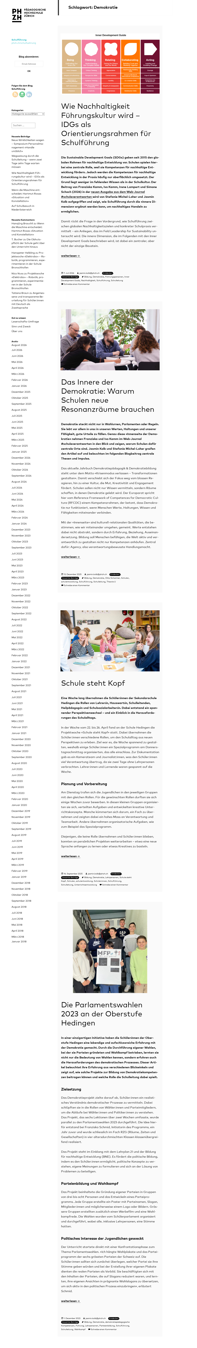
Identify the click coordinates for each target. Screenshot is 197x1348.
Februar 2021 (19, 727)
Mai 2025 (17, 428)
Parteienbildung (107, 1326)
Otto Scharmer (112, 578)
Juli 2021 (17, 697)
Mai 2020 (17, 781)
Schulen (125, 578)
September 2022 (21, 613)
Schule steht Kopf (93, 683)
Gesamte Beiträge (70, 277)
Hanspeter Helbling (23, 253)
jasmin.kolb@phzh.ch (89, 273)
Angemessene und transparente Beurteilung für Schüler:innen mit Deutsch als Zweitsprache (28, 300)
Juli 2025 (17, 416)
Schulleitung (117, 281)
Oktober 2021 (20, 679)
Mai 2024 (17, 500)
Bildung (88, 277)
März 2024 (18, 511)
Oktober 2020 (20, 751)
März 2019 (18, 865)
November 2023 (21, 535)
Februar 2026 (20, 380)
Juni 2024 (17, 494)
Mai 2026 (17, 362)
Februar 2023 (20, 583)
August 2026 (19, 345)
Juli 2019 (17, 841)
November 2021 (21, 673)
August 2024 (19, 482)
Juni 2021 (17, 703)
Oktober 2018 (20, 895)
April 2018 (17, 931)
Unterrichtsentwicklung (85, 885)
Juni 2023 (17, 559)
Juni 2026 (17, 356)
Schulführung (19, 40)
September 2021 (21, 685)
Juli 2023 (17, 553)
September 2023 (21, 547)
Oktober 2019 (20, 823)
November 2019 (21, 817)
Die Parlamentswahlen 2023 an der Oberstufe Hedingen (102, 1014)
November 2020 (21, 745)
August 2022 (19, 619)
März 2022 (18, 649)
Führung (80, 1326)
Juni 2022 (17, 631)
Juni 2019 (17, 847)
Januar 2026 (19, 386)
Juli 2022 (17, 625)
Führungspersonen (114, 277)
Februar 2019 (19, 871)
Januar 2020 (19, 805)
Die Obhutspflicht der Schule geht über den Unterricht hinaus (28, 243)
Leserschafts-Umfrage (25, 321)
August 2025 (19, 410)
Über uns (17, 331)
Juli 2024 (17, 488)
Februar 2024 (20, 517)
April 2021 (17, 715)
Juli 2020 (17, 769)
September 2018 (21, 901)
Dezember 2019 (21, 811)
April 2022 (18, 643)
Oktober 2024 (20, 470)
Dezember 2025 (21, 392)
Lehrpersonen (111, 878)
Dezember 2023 (21, 529)
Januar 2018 (19, 941)
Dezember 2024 (21, 458)
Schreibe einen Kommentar (77, 284)
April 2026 (18, 368)
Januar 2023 (19, 589)
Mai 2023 (17, 565)
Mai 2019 (17, 853)
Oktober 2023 (20, 541)
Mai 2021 (17, 709)
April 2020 (18, 787)
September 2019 (21, 829)
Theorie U (111, 582)
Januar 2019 (19, 877)
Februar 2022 (20, 655)
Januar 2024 (19, 523)
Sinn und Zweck (21, 326)
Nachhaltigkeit (88, 281)
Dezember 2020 (21, 739)
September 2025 (21, 404)
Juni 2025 (17, 422)
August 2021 (19, 691)
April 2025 (18, 434)
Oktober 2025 (20, 398)
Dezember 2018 (21, 883)
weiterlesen (70, 256)
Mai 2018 (17, 925)
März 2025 (18, 440)
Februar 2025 (20, 446)
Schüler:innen (100, 881)
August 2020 (19, 763)
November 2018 (21, 889)
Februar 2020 (20, 799)
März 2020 (18, 793)
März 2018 (18, 937)
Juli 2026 (17, 350)
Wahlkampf (80, 1329)
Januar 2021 (19, 733)
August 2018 (19, 907)
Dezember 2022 (21, 595)
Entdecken (107, 273)
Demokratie (98, 277)
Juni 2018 (17, 919)
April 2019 (17, 859)
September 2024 (21, 476)
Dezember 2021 (21, 667)
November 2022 (21, 601)
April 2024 (18, 506)
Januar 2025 (19, 452)
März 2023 (18, 577)
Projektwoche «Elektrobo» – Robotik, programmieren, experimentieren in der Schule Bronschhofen (29, 260)
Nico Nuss (18, 273)
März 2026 (18, 374)
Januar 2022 (19, 661)
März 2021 (18, 721)
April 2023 (18, 571)
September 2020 (22, 757)
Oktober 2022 (20, 607)
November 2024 (21, 464)
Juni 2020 (17, 775)
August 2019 (19, 835)
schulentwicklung (69, 582)
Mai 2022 (17, 637)
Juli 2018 (17, 913)
